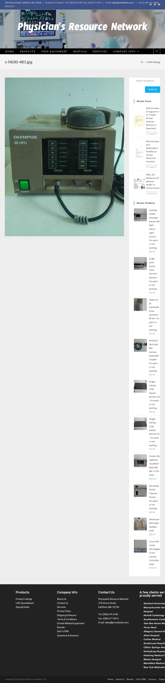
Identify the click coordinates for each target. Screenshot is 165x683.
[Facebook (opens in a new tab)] (155, 4)
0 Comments (151, 134)
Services (61, 607)
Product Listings (24, 599)
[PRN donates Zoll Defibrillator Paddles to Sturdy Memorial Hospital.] (139, 153)
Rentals (61, 627)
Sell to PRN (141, 679)
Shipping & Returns (66, 615)
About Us (61, 599)
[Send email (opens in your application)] (158, 4)
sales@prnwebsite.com (123, 2)
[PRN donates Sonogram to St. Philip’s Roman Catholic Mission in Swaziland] (139, 120)
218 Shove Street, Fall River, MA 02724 (23, 2)
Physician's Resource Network (82, 29)
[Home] (142, 62)
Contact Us (62, 603)
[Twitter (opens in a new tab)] (151, 4)
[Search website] (157, 51)
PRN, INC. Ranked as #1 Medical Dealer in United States (153, 181)
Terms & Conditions (67, 619)
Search (152, 89)
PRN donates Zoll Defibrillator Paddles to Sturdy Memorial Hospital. (152, 151)
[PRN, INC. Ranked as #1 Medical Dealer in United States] (139, 183)
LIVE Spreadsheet (25, 603)
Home (110, 679)
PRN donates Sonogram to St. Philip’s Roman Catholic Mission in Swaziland (152, 118)
